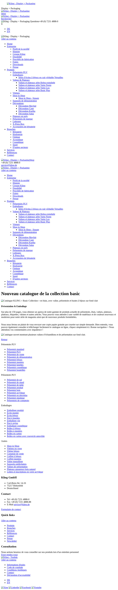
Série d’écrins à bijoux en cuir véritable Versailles (40, 77)
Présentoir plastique (16, 398)
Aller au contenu (8, 39)
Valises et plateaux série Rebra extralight (36, 82)
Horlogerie (17, 134)
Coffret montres (14, 459)
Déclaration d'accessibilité (18, 575)
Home (10, 44)
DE (8, 29)
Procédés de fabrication (23, 59)
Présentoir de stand (15, 382)
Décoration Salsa (26, 113)
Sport (15, 145)
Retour (4, 339)
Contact (10, 155)
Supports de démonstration (25, 101)
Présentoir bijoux (14, 359)
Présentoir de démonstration (19, 357)
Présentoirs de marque (23, 119)
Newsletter (12, 541)
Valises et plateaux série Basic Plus (34, 90)
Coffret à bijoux (14, 456)
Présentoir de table (15, 385)
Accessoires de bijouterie (24, 126)
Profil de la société (21, 49)
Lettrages (17, 121)
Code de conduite (15, 567)
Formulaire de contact (11, 509)
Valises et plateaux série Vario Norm (34, 85)
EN (8, 31)
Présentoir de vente (15, 354)
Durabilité (17, 57)
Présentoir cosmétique (17, 367)
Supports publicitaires (16, 464)
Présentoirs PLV (20, 72)
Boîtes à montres (14, 431)
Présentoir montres (15, 362)
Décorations (18, 103)
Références (12, 152)
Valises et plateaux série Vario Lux (34, 88)
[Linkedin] (14, 587)
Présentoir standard (15, 349)
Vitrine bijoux (13, 451)
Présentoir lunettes (15, 365)
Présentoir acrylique (16, 393)
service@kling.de (9, 165)
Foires (15, 62)
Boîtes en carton (14, 433)
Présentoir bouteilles (16, 370)
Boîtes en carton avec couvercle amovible (26, 436)
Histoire (16, 51)
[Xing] (4, 587)
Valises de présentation (17, 466)
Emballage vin (13, 420)
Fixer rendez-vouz (9, 554)
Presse (15, 67)
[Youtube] (36, 587)
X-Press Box (18, 124)
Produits (10, 69)
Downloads (18, 64)
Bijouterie (17, 132)
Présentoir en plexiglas (17, 395)
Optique (16, 137)
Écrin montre (13, 413)
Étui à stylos (12, 423)
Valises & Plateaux (21, 80)
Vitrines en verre (14, 448)
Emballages (18, 75)
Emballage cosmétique (17, 426)
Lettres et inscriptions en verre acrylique (25, 472)
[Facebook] (25, 587)
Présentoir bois (13, 390)
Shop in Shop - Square (28, 98)
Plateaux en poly (20, 116)
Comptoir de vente (15, 453)
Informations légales (16, 565)
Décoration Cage (26, 108)
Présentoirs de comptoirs (18, 400)
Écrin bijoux (12, 415)
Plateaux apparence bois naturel (21, 469)
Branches (11, 129)
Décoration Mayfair (27, 106)
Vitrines (16, 93)
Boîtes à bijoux (14, 428)
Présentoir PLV (14, 352)
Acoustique (18, 139)
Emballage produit (15, 410)
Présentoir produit (15, 387)
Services (11, 150)
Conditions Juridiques (17, 570)
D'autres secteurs (20, 147)
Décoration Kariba (26, 111)
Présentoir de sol (14, 380)
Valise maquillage (15, 461)
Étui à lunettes (13, 418)
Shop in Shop (19, 95)
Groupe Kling (19, 54)
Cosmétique (18, 142)
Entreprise (11, 46)
